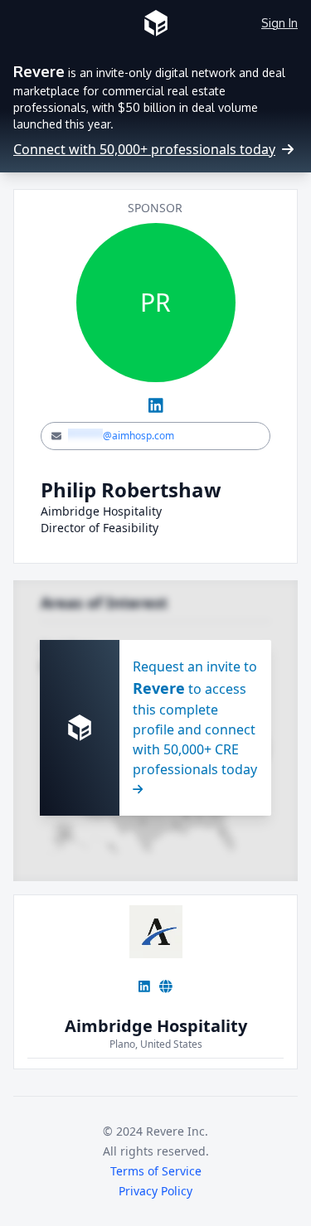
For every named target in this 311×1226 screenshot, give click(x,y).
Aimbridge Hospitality (156, 1026)
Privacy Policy (155, 1191)
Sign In (279, 23)
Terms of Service (156, 1171)
